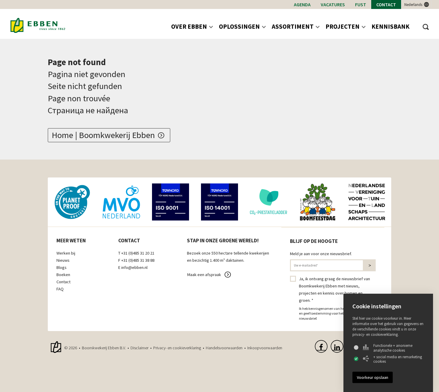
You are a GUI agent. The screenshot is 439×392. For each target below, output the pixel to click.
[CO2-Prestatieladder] (268, 201)
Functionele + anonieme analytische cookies (392, 348)
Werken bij (65, 253)
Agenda (302, 4)
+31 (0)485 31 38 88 (137, 260)
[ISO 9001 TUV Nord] (170, 201)
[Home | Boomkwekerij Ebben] (37, 25)
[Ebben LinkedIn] (337, 346)
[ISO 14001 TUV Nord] (219, 201)
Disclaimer (139, 347)
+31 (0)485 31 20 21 (137, 253)
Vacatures (333, 4)
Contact (386, 4)
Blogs (61, 267)
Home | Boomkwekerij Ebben (103, 135)
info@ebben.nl (134, 267)
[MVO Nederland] (121, 201)
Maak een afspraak (204, 274)
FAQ (60, 289)
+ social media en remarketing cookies (397, 359)
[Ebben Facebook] (321, 346)
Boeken (63, 274)
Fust (360, 4)
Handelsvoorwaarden (224, 347)
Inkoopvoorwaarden (264, 347)
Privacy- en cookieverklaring (177, 347)
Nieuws (63, 260)
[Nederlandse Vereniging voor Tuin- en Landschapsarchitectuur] (366, 201)
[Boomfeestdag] (317, 201)
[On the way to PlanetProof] (72, 201)
